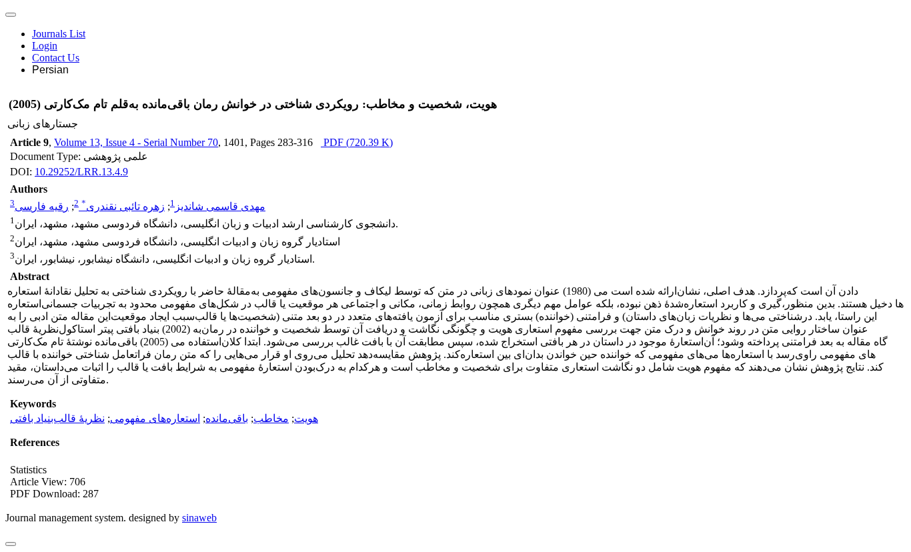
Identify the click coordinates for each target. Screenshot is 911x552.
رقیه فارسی (42, 206)
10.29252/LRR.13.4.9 (81, 171)
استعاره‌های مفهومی (155, 418)
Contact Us (55, 57)
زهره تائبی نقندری (123, 206)
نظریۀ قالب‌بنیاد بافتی (57, 418)
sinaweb (199, 517)
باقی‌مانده (226, 418)
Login (44, 45)
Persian (50, 69)
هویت (306, 418)
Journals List (58, 33)
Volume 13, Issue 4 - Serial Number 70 (136, 142)
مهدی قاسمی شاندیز (220, 206)
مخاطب (271, 418)
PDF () (357, 142)
